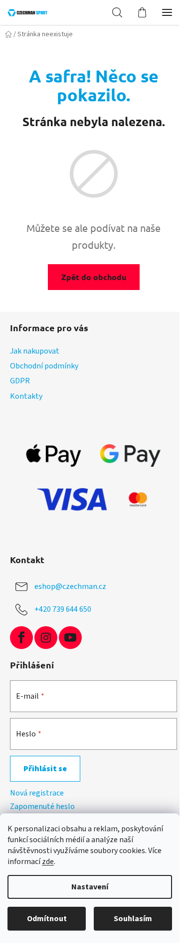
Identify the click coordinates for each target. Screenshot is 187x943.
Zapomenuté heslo (42, 806)
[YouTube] (70, 637)
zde (48, 861)
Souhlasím (133, 918)
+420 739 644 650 (62, 608)
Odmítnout (47, 918)
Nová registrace (37, 793)
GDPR (20, 380)
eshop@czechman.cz (70, 585)
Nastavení (89, 886)
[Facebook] (21, 637)
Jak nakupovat (34, 351)
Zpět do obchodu (93, 277)
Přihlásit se (45, 768)
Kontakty (26, 396)
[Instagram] (45, 637)
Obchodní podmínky (44, 366)
